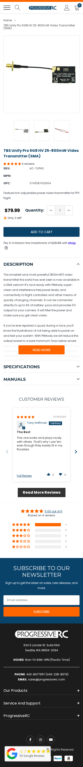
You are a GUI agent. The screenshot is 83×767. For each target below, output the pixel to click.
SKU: (6, 168)
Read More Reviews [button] (41, 492)
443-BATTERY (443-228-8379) (47, 674)
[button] (12, 164)
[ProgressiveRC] (12, 759)
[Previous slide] (7, 451)
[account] (67, 7)
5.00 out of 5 (53, 511)
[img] (25, 417)
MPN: (7, 176)
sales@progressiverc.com (46, 679)
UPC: (7, 183)
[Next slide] (76, 451)
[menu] (6, 7)
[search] (17, 7)
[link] (30, 739)
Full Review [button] (24, 476)
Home (7, 20)
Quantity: (34, 210)
